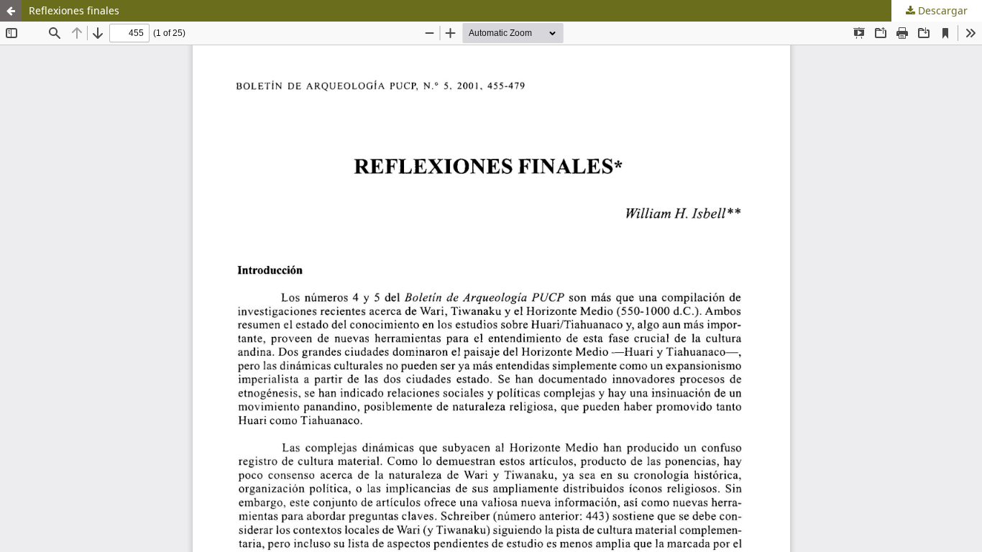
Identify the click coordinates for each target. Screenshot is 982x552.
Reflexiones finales (74, 10)
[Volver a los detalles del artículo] (11, 11)
